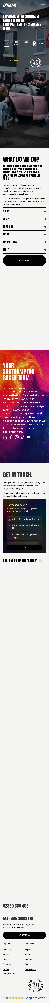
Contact (7, 959)
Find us (6, 969)
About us (7, 950)
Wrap (27, 955)
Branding (29, 959)
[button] (8, 719)
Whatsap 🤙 (24, 935)
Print (27, 964)
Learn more (13, 60)
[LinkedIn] (5, 437)
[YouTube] (29, 437)
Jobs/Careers (9, 974)
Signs (27, 950)
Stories (6, 955)
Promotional (30, 969)
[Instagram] (17, 437)
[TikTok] (23, 437)
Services (7, 964)
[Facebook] (11, 437)
